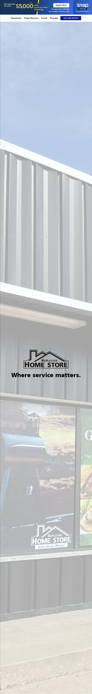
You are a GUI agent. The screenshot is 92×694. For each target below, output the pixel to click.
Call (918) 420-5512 (71, 18)
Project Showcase (31, 18)
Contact (44, 18)
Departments (16, 18)
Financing (54, 18)
